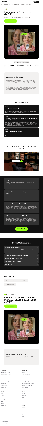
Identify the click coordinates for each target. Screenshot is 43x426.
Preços (2, 393)
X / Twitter (23, 410)
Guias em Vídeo (3, 405)
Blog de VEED (3, 399)
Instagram (23, 412)
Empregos (23, 393)
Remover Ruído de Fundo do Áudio (28, 381)
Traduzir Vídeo (3, 389)
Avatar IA (23, 372)
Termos (23, 397)
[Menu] (41, 2)
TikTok (23, 414)
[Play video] (21, 161)
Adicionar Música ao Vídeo (5, 372)
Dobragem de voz (25, 387)
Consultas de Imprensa (26, 402)
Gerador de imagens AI (26, 374)
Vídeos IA (23, 376)
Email (23, 416)
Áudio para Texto (3, 377)
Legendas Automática (4, 379)
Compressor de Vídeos (15, 4)
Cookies (23, 399)
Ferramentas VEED (7, 4)
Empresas (2, 395)
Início (1, 4)
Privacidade (24, 395)
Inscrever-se (36, 1)
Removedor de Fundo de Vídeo (27, 385)
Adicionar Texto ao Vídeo (5, 376)
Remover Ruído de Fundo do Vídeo (28, 383)
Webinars (2, 403)
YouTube (23, 407)
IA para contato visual (25, 379)
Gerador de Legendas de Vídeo (6, 381)
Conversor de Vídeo (4, 385)
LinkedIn (23, 409)
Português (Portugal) (4, 423)
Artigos (2, 401)
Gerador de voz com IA (26, 377)
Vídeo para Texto (3, 387)
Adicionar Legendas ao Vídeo (6, 374)
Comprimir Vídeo (3, 383)
